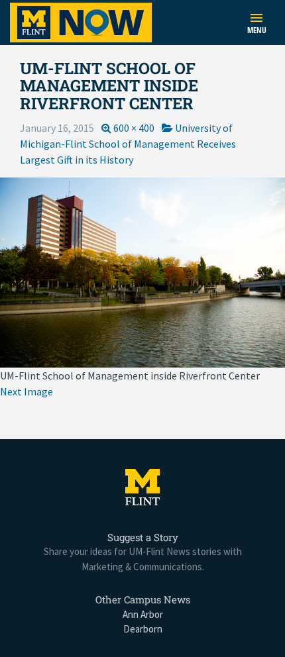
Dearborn (142, 629)
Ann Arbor (143, 614)
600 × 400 (133, 127)
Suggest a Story (142, 537)
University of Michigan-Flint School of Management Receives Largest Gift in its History (128, 143)
